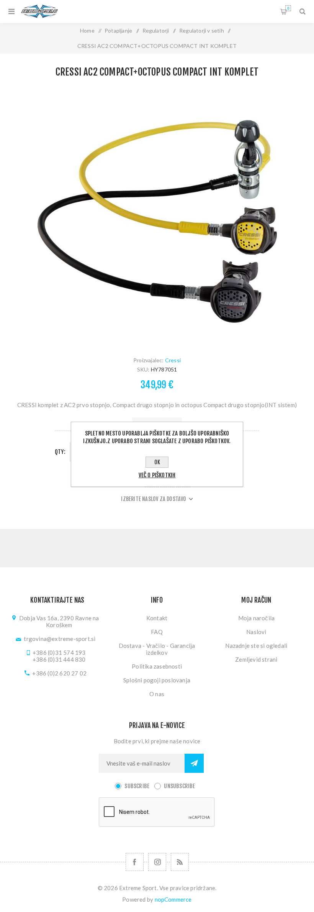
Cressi (173, 360)
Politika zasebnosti (157, 666)
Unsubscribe (179, 786)
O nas (156, 693)
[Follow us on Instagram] (157, 862)
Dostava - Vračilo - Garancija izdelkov (157, 649)
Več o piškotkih (157, 475)
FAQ (157, 631)
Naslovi (256, 631)
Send (194, 763)
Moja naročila (256, 618)
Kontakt (156, 618)
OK (157, 462)
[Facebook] (135, 862)
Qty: (60, 451)
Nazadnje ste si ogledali (256, 645)
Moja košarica (288, 8)
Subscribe (136, 786)
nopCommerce (173, 899)
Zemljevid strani (256, 659)
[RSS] (180, 862)
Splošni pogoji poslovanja (156, 680)
